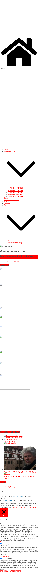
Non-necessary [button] (5, 556)
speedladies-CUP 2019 (15, 189)
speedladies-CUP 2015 (15, 196)
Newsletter (7, 203)
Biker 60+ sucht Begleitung (13, 437)
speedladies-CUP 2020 (15, 187)
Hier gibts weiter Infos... (20, 507)
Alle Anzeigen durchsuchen (16, 258)
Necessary (5, 544)
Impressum (11, 241)
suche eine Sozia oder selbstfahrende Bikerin (18, 471)
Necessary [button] (3, 542)
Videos (6, 201)
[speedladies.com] (19, 66)
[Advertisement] (19, 19)
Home (6, 149)
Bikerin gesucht (9, 445)
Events (6, 198)
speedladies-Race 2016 (15, 194)
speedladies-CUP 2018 (15, 191)
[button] (21, 185)
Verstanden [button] (32, 507)
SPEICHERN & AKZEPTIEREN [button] (11, 571)
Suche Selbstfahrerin (10, 441)
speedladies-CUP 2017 (15, 192)
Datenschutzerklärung (15, 243)
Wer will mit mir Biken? (11, 200)
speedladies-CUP (9, 151)
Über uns (7, 205)
